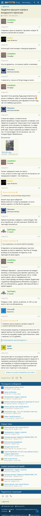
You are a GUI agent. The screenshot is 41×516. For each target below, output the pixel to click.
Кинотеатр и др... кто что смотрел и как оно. (21, 411)
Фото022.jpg (6, 152)
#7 (39, 168)
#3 (39, 61)
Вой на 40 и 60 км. (11, 459)
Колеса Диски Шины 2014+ (14, 387)
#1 (39, 27)
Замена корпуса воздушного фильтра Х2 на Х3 (21, 402)
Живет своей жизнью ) (12, 416)
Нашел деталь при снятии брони (16, 407)
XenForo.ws (24, 515)
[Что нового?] (34, 2)
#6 (39, 115)
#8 (39, 188)
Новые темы (6, 424)
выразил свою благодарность (15, 340)
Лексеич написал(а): (9, 192)
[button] (2, 2)
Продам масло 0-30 (11, 447)
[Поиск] (38, 2)
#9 (39, 216)
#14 (39, 353)
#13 (39, 316)
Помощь (4, 511)
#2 (39, 45)
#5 (39, 92)
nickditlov (5, 16)
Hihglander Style (8, 506)
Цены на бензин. (10, 392)
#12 (39, 298)
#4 (39, 76)
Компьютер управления (13, 442)
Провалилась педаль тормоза (15, 397)
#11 (39, 267)
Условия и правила (7, 509)
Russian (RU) (20, 506)
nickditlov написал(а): (9, 241)
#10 (39, 236)
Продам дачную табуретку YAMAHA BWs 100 (20, 437)
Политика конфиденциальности (26, 509)
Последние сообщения (11, 384)
